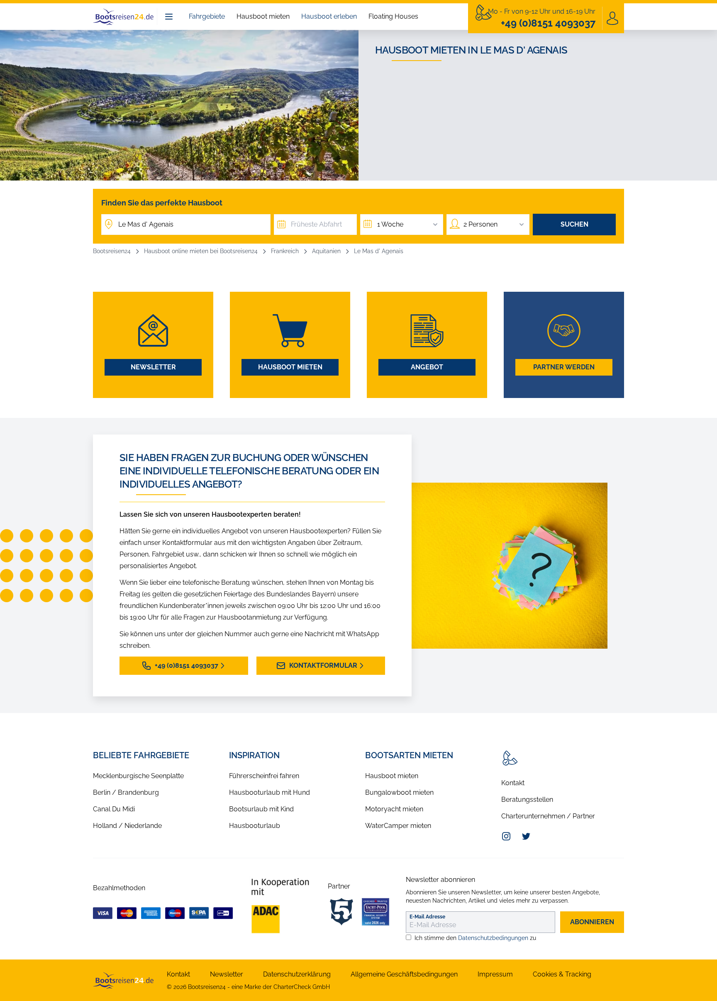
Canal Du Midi (114, 809)
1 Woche (390, 224)
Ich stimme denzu (475, 938)
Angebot (427, 367)
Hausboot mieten (263, 16)
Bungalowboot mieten (399, 792)
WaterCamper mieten (398, 826)
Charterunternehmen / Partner (548, 816)
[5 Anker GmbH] (341, 911)
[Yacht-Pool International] (375, 911)
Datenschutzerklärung (297, 974)
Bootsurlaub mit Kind (261, 809)
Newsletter (153, 367)
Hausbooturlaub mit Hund (269, 792)
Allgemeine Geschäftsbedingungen (404, 974)
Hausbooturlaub (254, 826)
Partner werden (564, 367)
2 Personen (480, 224)
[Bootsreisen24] (123, 980)
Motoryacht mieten (394, 809)
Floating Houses (393, 16)
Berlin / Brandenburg (126, 792)
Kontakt (512, 783)
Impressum (495, 974)
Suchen (574, 224)
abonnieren (592, 922)
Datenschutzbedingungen (493, 938)
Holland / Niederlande (127, 826)
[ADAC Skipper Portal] (280, 906)
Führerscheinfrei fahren (264, 776)
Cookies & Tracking (562, 974)
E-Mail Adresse (427, 917)
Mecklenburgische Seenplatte (138, 776)
